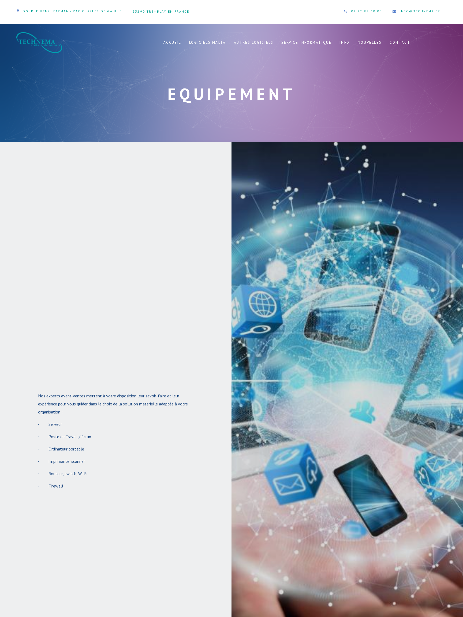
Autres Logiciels (254, 42)
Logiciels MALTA (207, 42)
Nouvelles (370, 42)
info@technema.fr (420, 11)
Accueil (172, 42)
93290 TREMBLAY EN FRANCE (161, 11)
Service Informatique (306, 42)
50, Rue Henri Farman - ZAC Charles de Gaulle (72, 11)
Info (344, 42)
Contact (400, 42)
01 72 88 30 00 (366, 11)
